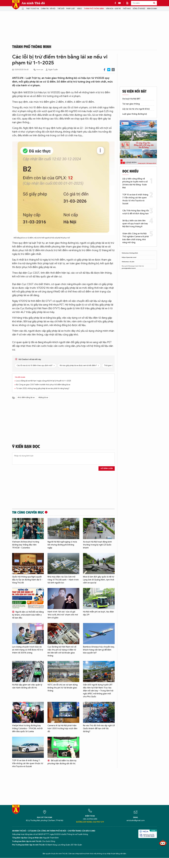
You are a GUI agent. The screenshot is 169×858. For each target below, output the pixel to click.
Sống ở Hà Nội (139, 9)
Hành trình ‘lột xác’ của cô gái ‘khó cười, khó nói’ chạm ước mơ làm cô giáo (63, 615)
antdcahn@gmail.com (136, 820)
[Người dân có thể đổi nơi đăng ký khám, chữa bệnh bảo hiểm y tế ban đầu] (28, 598)
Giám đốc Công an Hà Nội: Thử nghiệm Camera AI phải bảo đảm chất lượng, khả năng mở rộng (135, 238)
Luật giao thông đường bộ (134, 114)
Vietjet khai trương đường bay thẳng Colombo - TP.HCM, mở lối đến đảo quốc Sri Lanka (27, 728)
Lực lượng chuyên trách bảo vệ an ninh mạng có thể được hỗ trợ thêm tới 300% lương (27, 650)
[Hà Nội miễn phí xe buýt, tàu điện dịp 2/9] (99, 598)
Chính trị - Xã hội (48, 9)
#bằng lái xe (43, 397)
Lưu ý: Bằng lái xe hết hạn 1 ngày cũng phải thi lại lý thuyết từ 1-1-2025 (43, 381)
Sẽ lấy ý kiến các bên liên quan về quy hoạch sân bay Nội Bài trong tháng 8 (135, 223)
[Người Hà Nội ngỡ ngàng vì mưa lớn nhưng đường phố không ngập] (63, 528)
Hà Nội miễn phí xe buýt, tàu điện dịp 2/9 (98, 613)
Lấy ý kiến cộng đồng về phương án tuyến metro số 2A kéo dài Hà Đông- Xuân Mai (135, 183)
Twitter (108, 69)
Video (79, 9)
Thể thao (127, 9)
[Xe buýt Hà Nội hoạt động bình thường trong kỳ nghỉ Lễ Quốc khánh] (99, 528)
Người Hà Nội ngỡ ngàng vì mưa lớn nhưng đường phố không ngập (62, 545)
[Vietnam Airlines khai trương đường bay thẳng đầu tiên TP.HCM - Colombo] (28, 528)
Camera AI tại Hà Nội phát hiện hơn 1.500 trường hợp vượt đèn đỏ (62, 728)
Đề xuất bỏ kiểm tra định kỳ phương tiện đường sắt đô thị (62, 762)
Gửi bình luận (106, 468)
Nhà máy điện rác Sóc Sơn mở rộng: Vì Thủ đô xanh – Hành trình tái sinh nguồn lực (63, 580)
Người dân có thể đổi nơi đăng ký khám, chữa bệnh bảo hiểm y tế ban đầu (28, 615)
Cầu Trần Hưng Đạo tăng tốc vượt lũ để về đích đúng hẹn (135, 212)
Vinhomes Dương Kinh (130, 253)
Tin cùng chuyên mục (28, 512)
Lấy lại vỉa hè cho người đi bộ (136, 109)
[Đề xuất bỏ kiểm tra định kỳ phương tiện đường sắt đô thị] (63, 747)
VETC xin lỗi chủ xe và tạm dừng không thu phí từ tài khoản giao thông (63, 688)
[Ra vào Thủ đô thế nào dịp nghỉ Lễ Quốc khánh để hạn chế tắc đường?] (99, 712)
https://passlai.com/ (129, 257)
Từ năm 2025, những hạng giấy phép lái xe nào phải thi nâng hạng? (42, 388)
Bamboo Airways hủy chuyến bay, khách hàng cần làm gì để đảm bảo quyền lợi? (99, 650)
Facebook (104, 69)
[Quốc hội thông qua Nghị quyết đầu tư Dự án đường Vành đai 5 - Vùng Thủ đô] (28, 563)
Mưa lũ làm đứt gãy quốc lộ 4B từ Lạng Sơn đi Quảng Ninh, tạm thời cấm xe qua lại (98, 580)
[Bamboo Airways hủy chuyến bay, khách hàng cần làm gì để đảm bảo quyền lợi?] (99, 633)
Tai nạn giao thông (131, 104)
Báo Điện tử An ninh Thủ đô (15, 5)
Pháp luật (70, 9)
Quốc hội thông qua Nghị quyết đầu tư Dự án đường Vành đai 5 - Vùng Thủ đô (27, 580)
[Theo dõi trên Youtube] (119, 3)
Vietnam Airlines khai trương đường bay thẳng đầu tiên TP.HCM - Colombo (25, 545)
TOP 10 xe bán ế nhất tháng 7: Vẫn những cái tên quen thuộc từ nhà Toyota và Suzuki (27, 763)
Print (113, 69)
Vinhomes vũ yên (128, 262)
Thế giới (60, 9)
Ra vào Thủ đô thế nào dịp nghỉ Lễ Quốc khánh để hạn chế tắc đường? (99, 728)
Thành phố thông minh (94, 9)
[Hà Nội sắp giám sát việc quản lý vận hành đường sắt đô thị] (28, 671)
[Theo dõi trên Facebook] (116, 3)
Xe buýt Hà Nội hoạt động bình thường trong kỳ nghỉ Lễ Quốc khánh (97, 545)
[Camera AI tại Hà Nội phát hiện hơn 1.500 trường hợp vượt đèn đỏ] (63, 712)
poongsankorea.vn (129, 268)
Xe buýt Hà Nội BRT (131, 99)
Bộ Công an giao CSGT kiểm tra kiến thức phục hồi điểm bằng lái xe (43, 385)
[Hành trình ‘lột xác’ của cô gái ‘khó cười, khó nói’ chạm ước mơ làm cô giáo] (63, 598)
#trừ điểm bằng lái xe (26, 397)
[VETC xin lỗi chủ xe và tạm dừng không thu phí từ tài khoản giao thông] (63, 671)
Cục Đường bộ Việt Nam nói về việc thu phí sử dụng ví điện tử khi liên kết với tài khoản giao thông (62, 651)
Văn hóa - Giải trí (113, 9)
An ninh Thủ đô (33, 3)
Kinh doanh (152, 9)
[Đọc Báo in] (128, 3)
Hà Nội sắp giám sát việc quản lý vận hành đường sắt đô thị (27, 686)
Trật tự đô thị (32, 9)
